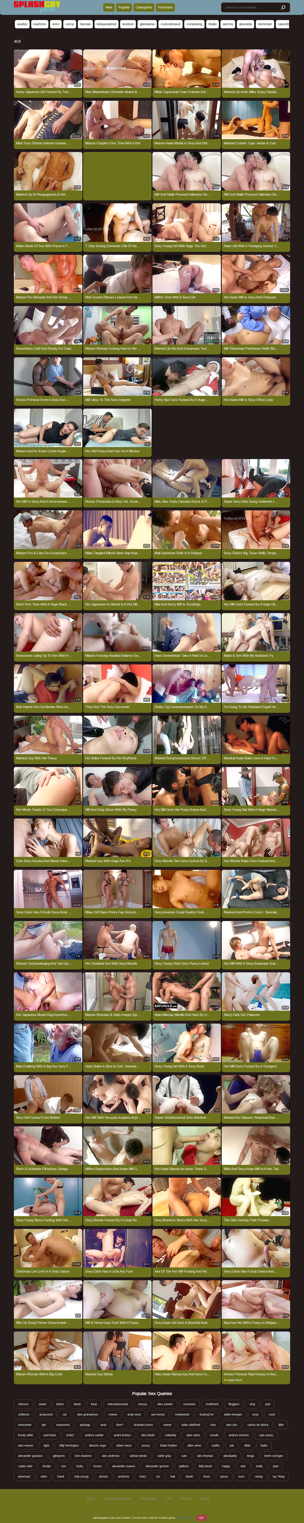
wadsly (22, 24)
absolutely (230, 1455)
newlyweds (182, 1414)
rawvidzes (285, 24)
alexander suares (123, 1466)
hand (60, 1476)
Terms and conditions (117, 1498)
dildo (247, 1445)
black (77, 1404)
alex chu (231, 1424)
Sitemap (204, 1498)
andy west (134, 1414)
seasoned (62, 1424)
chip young (81, 1476)
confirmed (212, 1404)
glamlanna (147, 24)
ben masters (83, 1455)
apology (85, 1424)
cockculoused (170, 24)
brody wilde (25, 1435)
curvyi (70, 24)
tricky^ (70, 1435)
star (243, 1466)
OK (201, 1517)
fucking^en (207, 1414)
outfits (216, 1445)
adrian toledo (138, 1455)
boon (206, 1476)
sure (241, 1476)
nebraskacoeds (118, 1404)
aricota (228, 24)
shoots (103, 1476)
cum (184, 1455)
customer (189, 1404)
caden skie (25, 1466)
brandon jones (143, 1424)
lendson (128, 24)
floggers (234, 1404)
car (65, 1414)
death (189, 1476)
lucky (80, 1466)
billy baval (205, 1466)
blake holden (168, 1445)
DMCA (90, 1498)
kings (250, 1455)
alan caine (193, 1435)
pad (267, 1404)
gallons (184, 1466)
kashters (40, 24)
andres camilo (94, 1435)
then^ (120, 1424)
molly (259, 1466)
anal (103, 1424)
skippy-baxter (234, 1380)
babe (264, 1445)
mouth (214, 1435)
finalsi (212, 24)
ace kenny (158, 1414)
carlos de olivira (258, 1424)
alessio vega (97, 1445)
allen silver (194, 1445)
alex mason (25, 1445)
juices (224, 1476)
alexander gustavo (30, 1455)
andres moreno (239, 1435)
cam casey (266, 1435)
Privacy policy (148, 1498)
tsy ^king (278, 1476)
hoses (97, 1466)
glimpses (59, 1455)
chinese (23, 1404)
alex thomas (205, 1455)
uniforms (23, 1414)
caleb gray (164, 1455)
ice (158, 1476)
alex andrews (111, 1455)
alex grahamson (87, 1414)
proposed (46, 1414)
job (232, 1445)
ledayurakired (106, 24)
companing (194, 24)
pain (276, 1466)
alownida (245, 24)
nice (213, 1424)
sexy (255, 1414)
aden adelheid (191, 1424)
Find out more (184, 1517)
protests (123, 1476)
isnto (55, 24)
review (113, 1414)
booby (47, 1466)
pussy (146, 1445)
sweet (167, 1424)
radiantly (170, 1435)
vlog (252, 1404)
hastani (85, 24)
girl (44, 1424)
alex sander (165, 1404)
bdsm (60, 1404)
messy (142, 1404)
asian (42, 1404)
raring (258, 1476)
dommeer (265, 24)
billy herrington (69, 1445)
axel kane (49, 1435)
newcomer (25, 1424)
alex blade (148, 1435)
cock (272, 1414)
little (281, 1424)
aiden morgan (233, 1414)
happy (226, 1466)
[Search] (283, 8)
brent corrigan (274, 1455)
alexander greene (157, 1466)
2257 (169, 1498)
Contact (186, 1498)
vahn (44, 1476)
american (24, 1476)
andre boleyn (122, 1435)
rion (63, 1466)
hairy (143, 1476)
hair (172, 1476)
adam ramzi (124, 1445)
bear (94, 1404)
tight (46, 1445)
